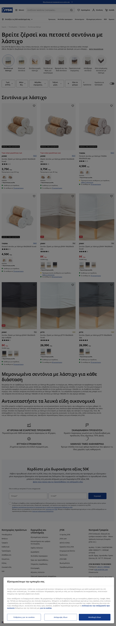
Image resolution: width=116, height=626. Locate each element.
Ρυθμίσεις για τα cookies (24, 617)
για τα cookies (46, 608)
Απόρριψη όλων (60, 617)
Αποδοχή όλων (94, 617)
